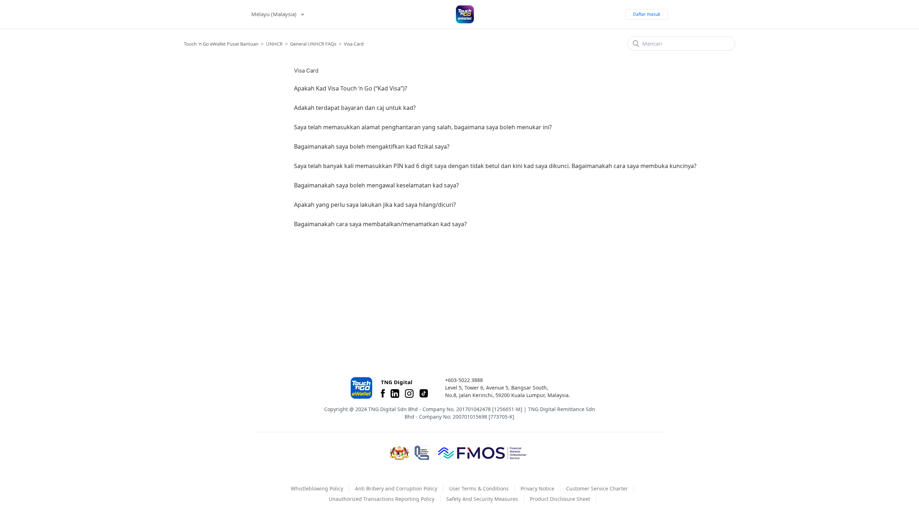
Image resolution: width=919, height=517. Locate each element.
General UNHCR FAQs (313, 44)
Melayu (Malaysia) (274, 14)
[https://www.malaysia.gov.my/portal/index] (399, 453)
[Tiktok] (423, 393)
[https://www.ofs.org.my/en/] (482, 453)
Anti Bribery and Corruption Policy (396, 488)
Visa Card (354, 44)
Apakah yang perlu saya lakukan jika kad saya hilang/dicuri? (375, 205)
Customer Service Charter (597, 488)
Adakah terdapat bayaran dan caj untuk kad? (355, 108)
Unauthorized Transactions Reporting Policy (381, 498)
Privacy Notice (537, 488)
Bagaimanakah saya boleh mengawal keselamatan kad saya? (376, 185)
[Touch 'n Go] (362, 388)
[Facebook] (383, 393)
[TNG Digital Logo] (465, 14)
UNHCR (274, 44)
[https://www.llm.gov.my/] (422, 453)
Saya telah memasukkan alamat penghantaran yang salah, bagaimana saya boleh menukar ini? (423, 127)
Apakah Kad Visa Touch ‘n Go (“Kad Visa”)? (350, 88)
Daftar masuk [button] (646, 14)
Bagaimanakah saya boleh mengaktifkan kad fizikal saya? (371, 146)
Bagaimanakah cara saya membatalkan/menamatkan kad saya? (380, 224)
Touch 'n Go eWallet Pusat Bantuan (221, 44)
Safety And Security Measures (482, 498)
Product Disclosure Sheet (560, 498)
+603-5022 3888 (464, 380)
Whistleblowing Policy (317, 488)
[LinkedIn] (395, 393)
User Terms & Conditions (479, 488)
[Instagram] (409, 393)
